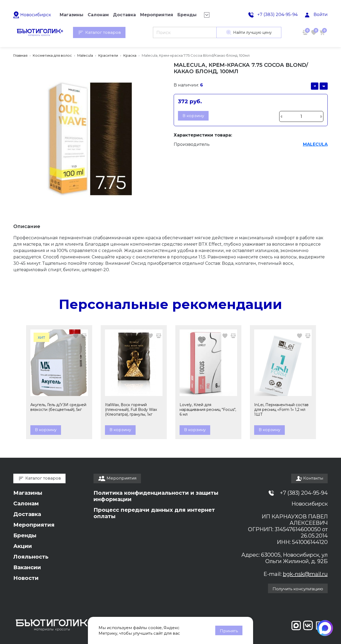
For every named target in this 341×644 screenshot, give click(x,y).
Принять (229, 630)
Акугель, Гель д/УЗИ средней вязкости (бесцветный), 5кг (58, 407)
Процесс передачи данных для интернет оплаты (154, 513)
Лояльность (30, 557)
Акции (22, 546)
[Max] (325, 628)
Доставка (27, 514)
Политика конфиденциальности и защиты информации (156, 496)
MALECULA (315, 144)
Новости (26, 578)
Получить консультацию (298, 588)
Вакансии (27, 567)
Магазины (27, 493)
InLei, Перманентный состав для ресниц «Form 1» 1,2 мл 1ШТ (281, 409)
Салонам (26, 503)
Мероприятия (34, 525)
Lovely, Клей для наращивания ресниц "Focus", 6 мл (208, 409)
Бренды (24, 535)
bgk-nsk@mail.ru (305, 574)
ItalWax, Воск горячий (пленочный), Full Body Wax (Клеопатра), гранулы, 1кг (131, 409)
